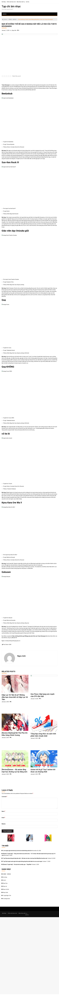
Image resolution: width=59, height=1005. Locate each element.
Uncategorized (6, 898)
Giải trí (4, 880)
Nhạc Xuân (5, 892)
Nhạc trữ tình (6, 889)
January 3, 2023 (5, 737)
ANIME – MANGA (7, 874)
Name (3, 811)
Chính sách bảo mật (11, 1)
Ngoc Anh (14, 30)
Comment (4, 796)
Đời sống (5, 877)
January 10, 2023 (34, 698)
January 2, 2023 (5, 701)
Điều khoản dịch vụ (21, 1)
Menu (5, 14)
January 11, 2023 (5, 30)
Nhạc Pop (5, 883)
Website (3, 823)
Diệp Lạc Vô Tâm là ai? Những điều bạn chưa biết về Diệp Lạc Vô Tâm (15, 697)
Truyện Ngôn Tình (7, 895)
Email (3, 817)
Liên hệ (27, 1)
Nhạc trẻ (5, 886)
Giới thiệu (4, 1)
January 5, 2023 (34, 738)
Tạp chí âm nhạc (11, 6)
